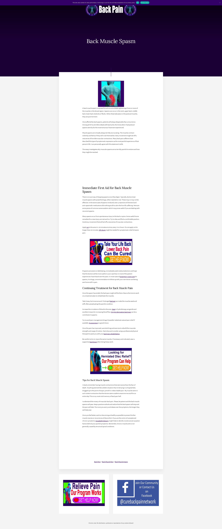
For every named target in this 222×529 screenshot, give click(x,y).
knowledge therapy (102, 421)
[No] (220, 2)
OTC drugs (102, 230)
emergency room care (127, 276)
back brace (93, 342)
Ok (137, 2)
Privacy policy (145, 2)
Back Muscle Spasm (121, 462)
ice (88, 227)
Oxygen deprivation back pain (121, 312)
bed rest (112, 301)
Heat (113, 309)
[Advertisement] (111, 168)
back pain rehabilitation (112, 334)
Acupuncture (93, 323)
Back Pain (97, 462)
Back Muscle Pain (107, 462)
